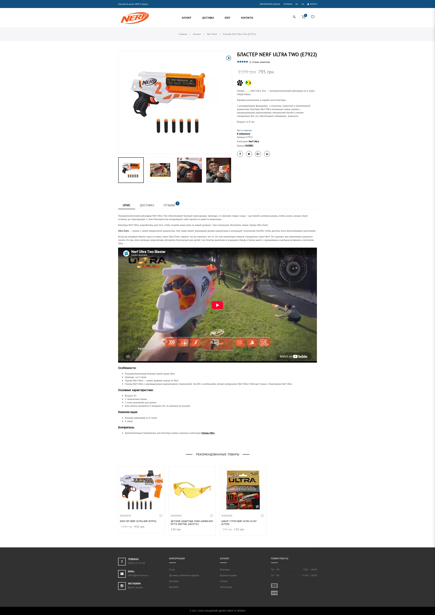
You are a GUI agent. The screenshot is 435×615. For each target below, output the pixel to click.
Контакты (173, 586)
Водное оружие (228, 575)
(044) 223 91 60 (136, 563)
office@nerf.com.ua (138, 575)
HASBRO (249, 145)
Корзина (287, 4)
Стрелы (224, 581)
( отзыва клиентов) (259, 62)
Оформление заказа (269, 4)
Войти (313, 4)
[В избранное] (161, 516)
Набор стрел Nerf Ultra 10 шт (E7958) (239, 523)
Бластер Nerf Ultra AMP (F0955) (138, 521)
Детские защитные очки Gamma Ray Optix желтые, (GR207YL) (192, 523)
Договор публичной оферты (184, 575)
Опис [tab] (126, 205)
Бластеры (225, 569)
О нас (172, 569)
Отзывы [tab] (171, 204)
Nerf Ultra (254, 141)
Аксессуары (226, 586)
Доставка (174, 581)
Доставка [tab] (147, 205)
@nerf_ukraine (135, 587)
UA (302, 4)
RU (296, 4)
